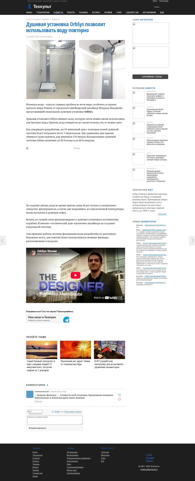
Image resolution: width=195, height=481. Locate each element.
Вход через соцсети (73, 411)
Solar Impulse (72, 461)
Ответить (38, 401)
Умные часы (72, 470)
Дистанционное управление (78, 458)
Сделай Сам (132, 12)
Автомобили (149, 12)
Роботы (71, 12)
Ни (137, 227)
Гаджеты (58, 12)
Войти (57, 411)
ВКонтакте (105, 455)
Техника (83, 12)
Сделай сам (37, 473)
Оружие (108, 12)
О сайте (149, 455)
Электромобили (73, 473)
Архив (35, 476)
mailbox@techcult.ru (149, 469)
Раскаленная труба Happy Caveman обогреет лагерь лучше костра (167, 268)
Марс (69, 464)
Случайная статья (152, 76)
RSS (102, 461)
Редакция (150, 458)
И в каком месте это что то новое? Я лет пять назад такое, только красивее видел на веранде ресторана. (151, 271)
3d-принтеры (72, 452)
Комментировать (37, 428)
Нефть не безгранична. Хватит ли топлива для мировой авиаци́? (151, 279)
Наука (29, 12)
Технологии (43, 12)
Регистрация (163, 1)
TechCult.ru (154, 466)
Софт (119, 12)
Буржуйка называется (144, 284)
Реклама (149, 461)
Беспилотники (72, 455)
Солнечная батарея (75, 467)
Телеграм (105, 452)
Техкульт (39, 6)
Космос (96, 12)
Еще (162, 12)
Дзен (103, 458)
